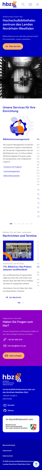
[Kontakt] (30, 4)
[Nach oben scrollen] (36, 464)
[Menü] (37, 4)
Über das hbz (14, 46)
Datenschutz (8, 456)
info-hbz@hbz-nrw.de (17, 346)
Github (11, 410)
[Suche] (23, 4)
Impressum (7, 450)
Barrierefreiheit (9, 445)
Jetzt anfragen (15, 356)
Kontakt (11, 405)
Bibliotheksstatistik (11, 176)
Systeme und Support (12, 167)
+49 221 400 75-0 (15, 339)
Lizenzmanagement (11, 171)
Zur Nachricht (15, 297)
